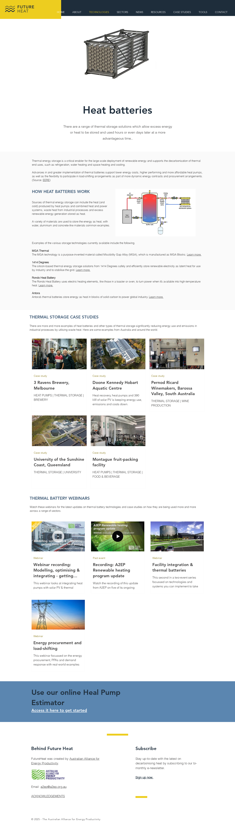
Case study (40, 375)
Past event (99, 558)
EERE (46, 180)
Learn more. (194, 254)
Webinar (38, 558)
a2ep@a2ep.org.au (53, 787)
